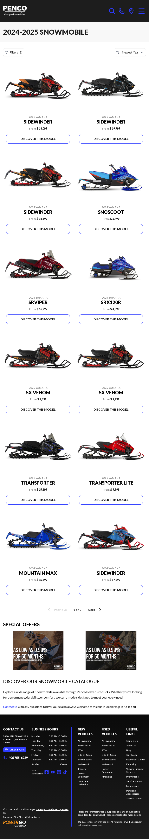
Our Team (131, 754)
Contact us (10, 706)
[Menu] (141, 11)
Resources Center (135, 759)
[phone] (121, 10)
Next (91, 609)
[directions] (131, 10)
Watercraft (83, 764)
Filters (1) (16, 52)
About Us (131, 745)
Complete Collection (83, 783)
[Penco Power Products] (15, 11)
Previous (60, 609)
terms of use (95, 824)
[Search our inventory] (112, 10)
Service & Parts (134, 781)
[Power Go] (37, 823)
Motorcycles (84, 745)
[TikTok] (65, 772)
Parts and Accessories (132, 792)
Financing (107, 776)
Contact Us (132, 740)
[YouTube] (52, 772)
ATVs (80, 750)
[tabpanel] (49, 750)
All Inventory (84, 740)
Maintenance (133, 786)
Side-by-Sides (85, 754)
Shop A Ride (25, 817)
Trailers (82, 768)
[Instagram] (59, 772)
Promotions (132, 776)
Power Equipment (83, 775)
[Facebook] (46, 772)
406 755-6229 (18, 757)
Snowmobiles (85, 759)
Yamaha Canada (134, 798)
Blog (128, 750)
